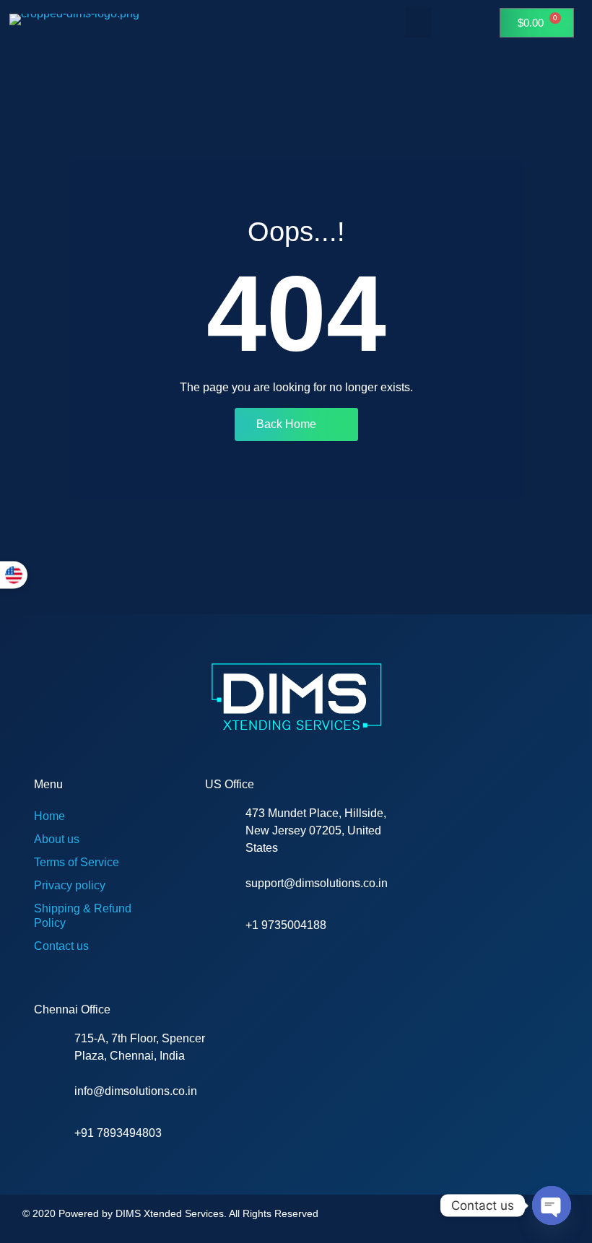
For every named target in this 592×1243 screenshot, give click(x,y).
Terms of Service (76, 862)
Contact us (61, 946)
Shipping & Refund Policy (82, 915)
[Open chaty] (551, 1205)
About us (56, 839)
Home (49, 816)
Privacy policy (69, 885)
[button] (418, 22)
